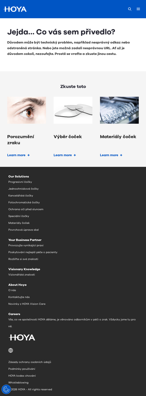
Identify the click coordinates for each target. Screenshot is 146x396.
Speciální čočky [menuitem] (18, 216)
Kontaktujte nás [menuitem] (19, 297)
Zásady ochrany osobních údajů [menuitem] (29, 362)
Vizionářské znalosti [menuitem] (21, 274)
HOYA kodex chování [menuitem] (22, 376)
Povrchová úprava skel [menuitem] (23, 230)
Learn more (16, 155)
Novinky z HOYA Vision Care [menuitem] (26, 304)
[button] (73, 350)
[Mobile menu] (138, 9)
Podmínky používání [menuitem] (21, 369)
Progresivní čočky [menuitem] (20, 182)
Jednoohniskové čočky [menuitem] (23, 189)
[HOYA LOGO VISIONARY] (15, 9)
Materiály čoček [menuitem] (19, 223)
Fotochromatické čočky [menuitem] (24, 202)
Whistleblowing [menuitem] (18, 382)
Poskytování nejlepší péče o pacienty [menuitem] (32, 252)
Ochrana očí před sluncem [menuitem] (25, 209)
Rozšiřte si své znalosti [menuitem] (23, 259)
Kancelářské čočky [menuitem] (20, 195)
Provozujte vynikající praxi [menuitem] (26, 245)
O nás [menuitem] (12, 290)
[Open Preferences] (6, 389)
